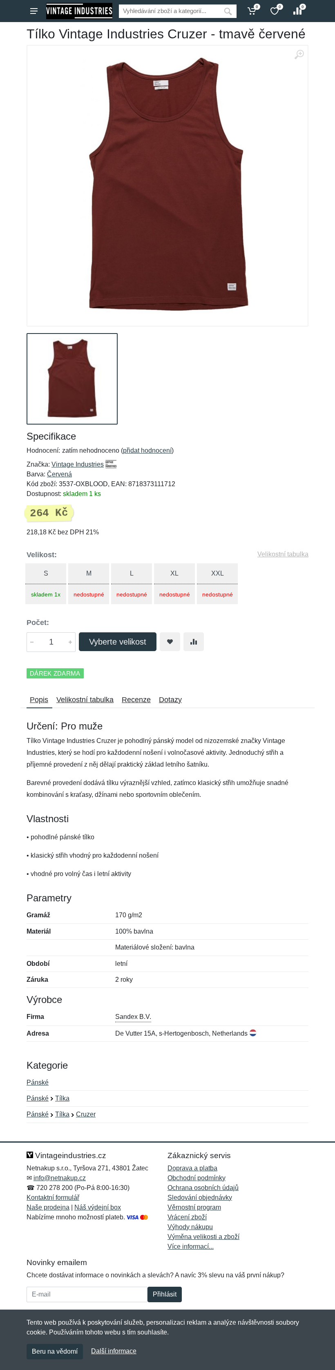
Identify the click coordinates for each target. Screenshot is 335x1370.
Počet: (38, 622)
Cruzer (86, 1114)
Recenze (136, 700)
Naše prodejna (48, 1207)
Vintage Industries (77, 464)
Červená (59, 474)
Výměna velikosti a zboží (203, 1236)
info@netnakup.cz (60, 1177)
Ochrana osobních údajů (203, 1187)
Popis (39, 700)
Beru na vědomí (55, 1351)
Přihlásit (164, 1294)
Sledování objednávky (200, 1197)
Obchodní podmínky (197, 1177)
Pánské (38, 1082)
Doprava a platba (192, 1168)
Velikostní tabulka (282, 554)
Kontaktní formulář (53, 1197)
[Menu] (34, 11)
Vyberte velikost (117, 641)
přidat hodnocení (147, 450)
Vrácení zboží (187, 1217)
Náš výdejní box (97, 1207)
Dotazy (170, 700)
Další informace (113, 1351)
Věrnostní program (194, 1207)
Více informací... (191, 1246)
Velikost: (42, 555)
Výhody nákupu (190, 1226)
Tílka (62, 1098)
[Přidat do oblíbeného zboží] (170, 641)
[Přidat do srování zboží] (193, 641)
